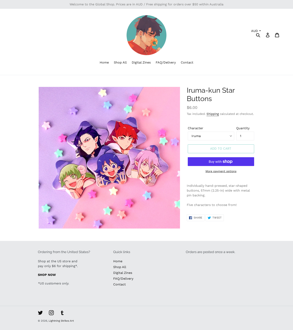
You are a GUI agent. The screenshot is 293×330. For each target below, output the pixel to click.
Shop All (119, 267)
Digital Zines (122, 273)
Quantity (243, 128)
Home (117, 261)
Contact (119, 284)
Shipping (212, 114)
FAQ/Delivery (123, 278)
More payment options (220, 171)
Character (195, 128)
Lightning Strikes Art (61, 320)
